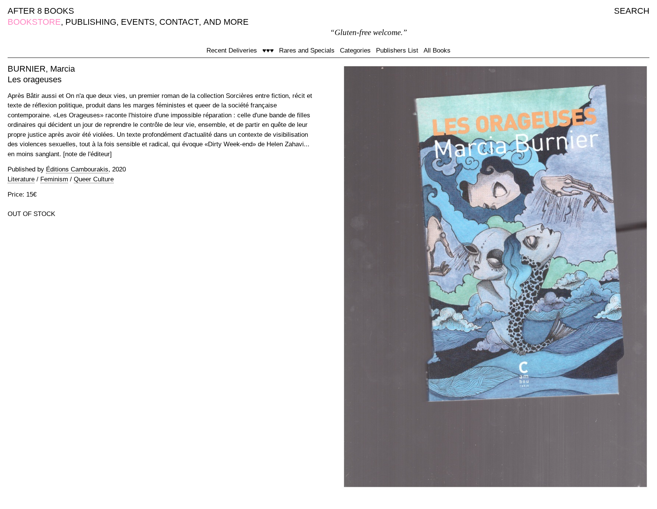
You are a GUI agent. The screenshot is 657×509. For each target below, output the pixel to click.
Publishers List (397, 50)
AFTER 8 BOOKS (41, 11)
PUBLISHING (90, 22)
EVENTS (138, 22)
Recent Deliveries (231, 50)
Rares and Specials (307, 50)
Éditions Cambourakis (77, 169)
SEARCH (631, 11)
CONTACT (179, 22)
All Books (437, 50)
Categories (355, 50)
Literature (21, 179)
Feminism (54, 179)
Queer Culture (94, 179)
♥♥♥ (268, 50)
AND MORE (226, 22)
